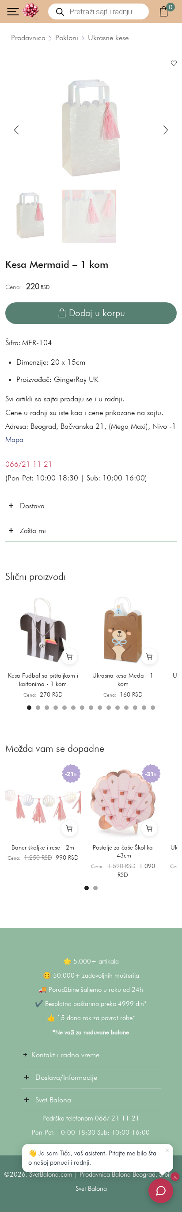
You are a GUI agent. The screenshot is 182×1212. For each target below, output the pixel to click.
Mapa (14, 439)
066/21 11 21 (29, 464)
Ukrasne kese (108, 37)
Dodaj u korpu (97, 312)
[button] (16, 130)
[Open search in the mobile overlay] (98, 11)
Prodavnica (28, 37)
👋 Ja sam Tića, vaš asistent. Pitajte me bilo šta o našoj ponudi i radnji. (92, 1157)
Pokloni (66, 37)
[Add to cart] (69, 656)
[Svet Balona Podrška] (160, 1190)
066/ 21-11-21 (117, 1118)
